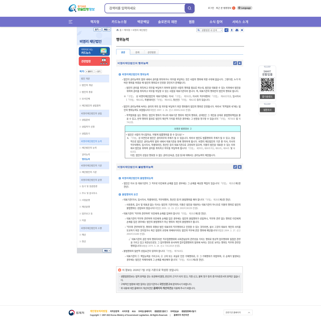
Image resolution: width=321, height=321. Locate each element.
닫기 (97, 29)
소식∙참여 (216, 21)
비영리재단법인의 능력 (91, 141)
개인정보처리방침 (98, 311)
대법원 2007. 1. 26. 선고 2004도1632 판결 (170, 110)
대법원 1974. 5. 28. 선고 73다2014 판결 (160, 245)
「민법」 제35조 (227, 183)
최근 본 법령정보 (225, 7)
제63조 (218, 148)
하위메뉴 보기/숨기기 (80, 85)
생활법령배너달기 (188, 311)
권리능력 (86, 154)
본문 (123, 52)
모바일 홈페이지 (145, 311)
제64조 (226, 148)
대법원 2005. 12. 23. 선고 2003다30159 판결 (176, 208)
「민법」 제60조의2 (220, 96)
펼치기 (89, 71)
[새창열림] (76, 311)
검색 (190, 8)
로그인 (211, 7)
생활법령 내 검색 (209, 30)
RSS (134, 311)
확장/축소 (106, 29)
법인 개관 (85, 78)
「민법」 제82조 (187, 99)
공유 (226, 30)
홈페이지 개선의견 (181, 314)
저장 (232, 30)
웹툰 (192, 21)
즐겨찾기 (242, 30)
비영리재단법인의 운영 (91, 179)
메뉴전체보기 (72, 22)
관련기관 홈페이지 (233, 312)
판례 (137, 52)
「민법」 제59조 (182, 96)
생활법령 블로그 (161, 311)
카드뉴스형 (119, 21)
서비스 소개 (240, 21)
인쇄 (237, 30)
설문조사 (267, 109)
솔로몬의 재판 (167, 21)
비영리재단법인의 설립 (91, 113)
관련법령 (152, 52)
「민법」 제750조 (227, 118)
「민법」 (130, 96)
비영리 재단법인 (90, 41)
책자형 (94, 21)
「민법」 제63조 (134, 99)
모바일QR (174, 311)
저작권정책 (114, 311)
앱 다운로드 (267, 96)
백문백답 (143, 21)
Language (246, 7)
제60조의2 (209, 148)
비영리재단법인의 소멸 (91, 228)
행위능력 (86, 159)
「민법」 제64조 (163, 99)
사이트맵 (125, 311)
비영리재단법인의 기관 (91, 165)
